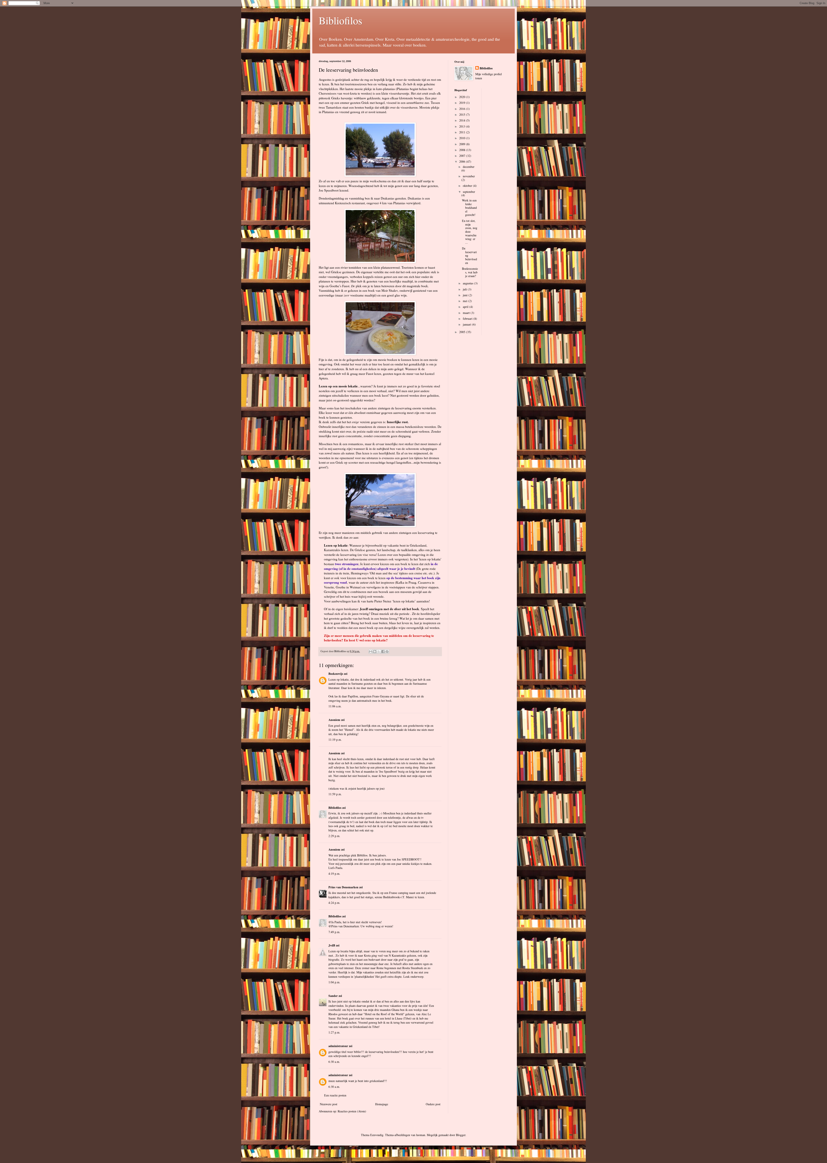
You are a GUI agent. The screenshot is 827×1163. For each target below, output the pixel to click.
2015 (462, 114)
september (469, 192)
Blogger (460, 1135)
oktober (468, 186)
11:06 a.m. (335, 706)
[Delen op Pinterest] (387, 651)
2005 (462, 332)
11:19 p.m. (335, 739)
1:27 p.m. (334, 1032)
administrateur (338, 1046)
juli (465, 289)
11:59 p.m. (335, 794)
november (469, 176)
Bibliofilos (340, 20)
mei (465, 301)
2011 (462, 132)
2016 (462, 109)
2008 (462, 150)
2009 (462, 144)
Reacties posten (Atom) (352, 1111)
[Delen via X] (379, 651)
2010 (462, 138)
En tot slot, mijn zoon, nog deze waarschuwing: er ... (469, 232)
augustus (468, 283)
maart (467, 313)
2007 (462, 156)
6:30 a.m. (334, 1062)
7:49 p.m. (334, 932)
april (466, 307)
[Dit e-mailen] (370, 651)
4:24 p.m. (334, 903)
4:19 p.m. (334, 873)
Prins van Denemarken (343, 887)
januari (467, 324)
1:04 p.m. (334, 982)
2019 (462, 103)
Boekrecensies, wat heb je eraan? (470, 272)
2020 (462, 97)
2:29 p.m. (334, 836)
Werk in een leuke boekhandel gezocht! (469, 207)
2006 (462, 161)
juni (465, 295)
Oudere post (433, 1104)
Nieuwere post (328, 1104)
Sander (333, 995)
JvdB (331, 945)
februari (468, 318)
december (468, 167)
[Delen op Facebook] (383, 651)
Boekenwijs (335, 673)
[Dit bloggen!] (375, 651)
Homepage (381, 1104)
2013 (462, 126)
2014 (462, 120)
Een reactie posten (335, 1095)
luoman (420, 1135)
